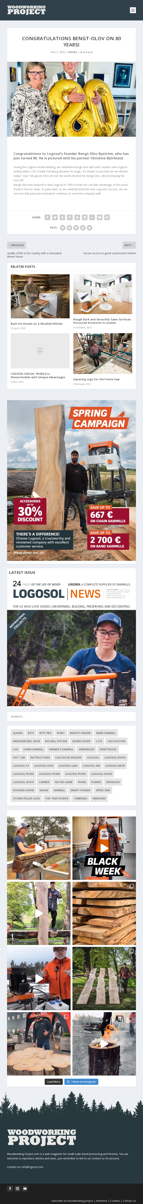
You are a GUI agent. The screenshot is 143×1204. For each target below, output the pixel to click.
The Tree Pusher (56, 798)
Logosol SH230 (101, 774)
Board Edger (81, 741)
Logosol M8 (91, 765)
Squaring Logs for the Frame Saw (96, 379)
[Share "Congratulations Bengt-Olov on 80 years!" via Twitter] (55, 217)
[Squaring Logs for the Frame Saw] (102, 353)
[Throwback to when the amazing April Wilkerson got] (39, 848)
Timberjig (80, 798)
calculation (116, 741)
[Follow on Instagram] (17, 1189)
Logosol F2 (21, 765)
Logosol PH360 (49, 774)
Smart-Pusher (80, 790)
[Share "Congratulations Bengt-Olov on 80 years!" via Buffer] (84, 217)
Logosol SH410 (23, 782)
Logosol (93, 757)
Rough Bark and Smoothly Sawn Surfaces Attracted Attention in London (102, 321)
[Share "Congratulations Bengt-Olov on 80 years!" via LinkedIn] (77, 217)
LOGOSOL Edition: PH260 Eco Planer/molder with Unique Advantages (38, 375)
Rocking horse (23, 790)
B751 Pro (45, 733)
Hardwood (86, 749)
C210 (99, 741)
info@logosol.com (32, 1167)
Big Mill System (56, 741)
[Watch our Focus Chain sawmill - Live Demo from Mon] (39, 978)
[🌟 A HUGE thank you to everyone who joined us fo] (104, 1044)
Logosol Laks (68, 765)
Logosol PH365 (75, 774)
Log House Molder (68, 757)
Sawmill (59, 790)
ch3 (15, 749)
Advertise (101, 1201)
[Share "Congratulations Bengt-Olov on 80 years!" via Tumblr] (62, 217)
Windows (99, 798)
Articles (72, 52)
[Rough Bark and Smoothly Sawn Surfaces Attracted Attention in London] (102, 294)
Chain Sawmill (33, 749)
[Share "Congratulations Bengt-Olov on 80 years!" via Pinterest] (70, 217)
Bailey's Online (80, 733)
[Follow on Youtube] (25, 1189)
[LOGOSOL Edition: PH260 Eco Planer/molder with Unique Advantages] (40, 350)
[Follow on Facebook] (10, 1189)
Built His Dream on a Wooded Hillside (36, 323)
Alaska (18, 733)
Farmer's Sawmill (61, 749)
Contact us (129, 1201)
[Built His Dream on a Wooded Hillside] (40, 296)
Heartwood (108, 749)
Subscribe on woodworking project (72, 1201)
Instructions (40, 757)
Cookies (115, 1201)
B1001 (61, 733)
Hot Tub (19, 757)
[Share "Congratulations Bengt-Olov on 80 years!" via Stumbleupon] (92, 217)
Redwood (113, 782)
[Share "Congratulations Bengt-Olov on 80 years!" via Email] (99, 217)
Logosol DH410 (114, 757)
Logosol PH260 (23, 774)
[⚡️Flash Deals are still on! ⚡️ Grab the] (39, 913)
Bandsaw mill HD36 (26, 741)
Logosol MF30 (115, 765)
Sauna (43, 790)
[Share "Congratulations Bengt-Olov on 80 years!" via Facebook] (47, 217)
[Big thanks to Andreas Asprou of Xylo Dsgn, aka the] (39, 1044)
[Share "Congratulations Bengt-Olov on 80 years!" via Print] (107, 217)
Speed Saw (103, 790)
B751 (31, 733)
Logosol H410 (43, 765)
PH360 (82, 782)
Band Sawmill (106, 733)
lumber (44, 782)
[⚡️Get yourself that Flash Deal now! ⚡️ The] (104, 913)
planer (96, 782)
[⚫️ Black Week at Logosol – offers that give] (104, 848)
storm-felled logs (26, 798)
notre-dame (64, 782)
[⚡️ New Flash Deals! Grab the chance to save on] (104, 978)
